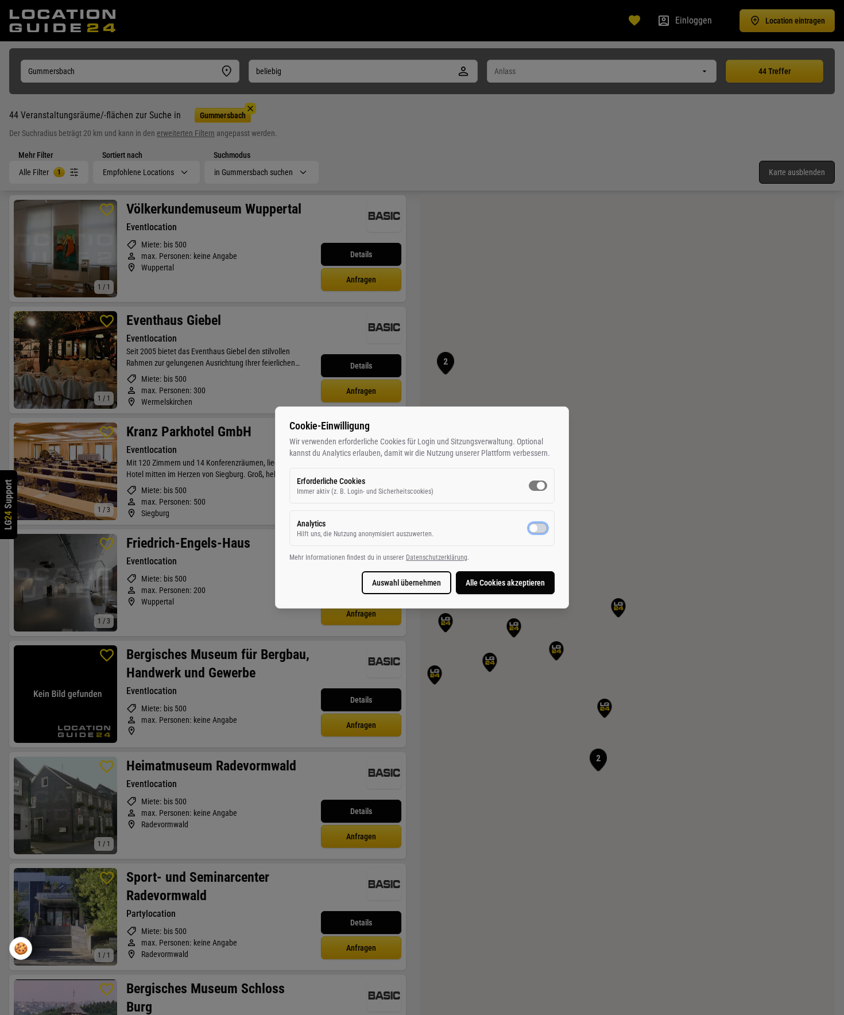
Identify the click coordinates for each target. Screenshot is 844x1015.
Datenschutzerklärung (436, 557)
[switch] (538, 486)
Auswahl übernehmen (406, 582)
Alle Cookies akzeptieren (505, 582)
